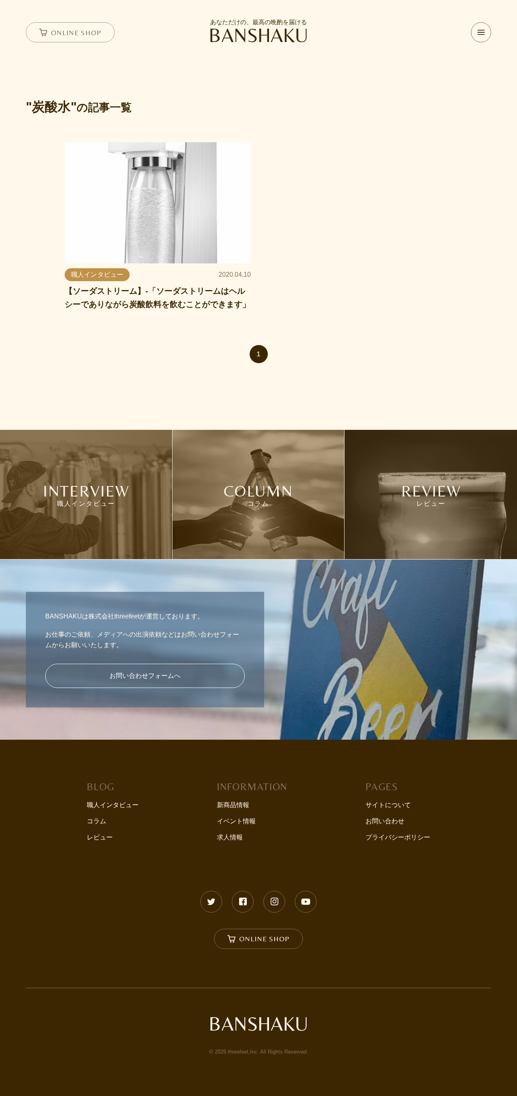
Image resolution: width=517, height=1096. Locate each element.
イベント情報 (236, 821)
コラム (96, 821)
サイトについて (388, 804)
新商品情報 (233, 804)
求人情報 (230, 837)
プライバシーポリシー (398, 837)
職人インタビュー (113, 804)
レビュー (100, 837)
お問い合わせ (385, 821)
